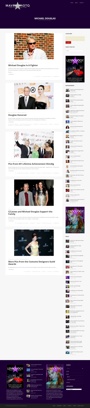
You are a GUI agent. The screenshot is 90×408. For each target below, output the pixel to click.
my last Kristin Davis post (21, 267)
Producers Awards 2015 (74, 194)
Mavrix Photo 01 (24, 62)
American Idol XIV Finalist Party (76, 146)
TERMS (74, 405)
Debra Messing (36, 271)
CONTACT (82, 2)
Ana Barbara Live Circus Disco (76, 180)
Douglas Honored (17, 115)
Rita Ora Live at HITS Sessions (76, 276)
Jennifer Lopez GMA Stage (75, 285)
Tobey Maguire (19, 125)
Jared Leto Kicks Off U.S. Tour (76, 281)
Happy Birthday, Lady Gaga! (75, 316)
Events (51, 124)
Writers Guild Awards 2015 (75, 185)
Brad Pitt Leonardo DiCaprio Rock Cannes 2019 (36, 396)
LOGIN (71, 2)
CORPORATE (59, 405)
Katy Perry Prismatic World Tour (76, 126)
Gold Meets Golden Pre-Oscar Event (77, 170)
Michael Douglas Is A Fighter (23, 65)
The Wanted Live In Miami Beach (76, 290)
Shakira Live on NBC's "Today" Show (77, 326)
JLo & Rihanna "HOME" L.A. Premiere (77, 131)
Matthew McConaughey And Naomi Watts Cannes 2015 (77, 111)
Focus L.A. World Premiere (75, 156)
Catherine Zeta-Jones (26, 124)
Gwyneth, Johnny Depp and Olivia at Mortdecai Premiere (77, 200)
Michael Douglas (47, 76)
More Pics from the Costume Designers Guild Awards (31, 262)
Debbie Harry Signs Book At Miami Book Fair (36, 385)
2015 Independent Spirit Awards (76, 166)
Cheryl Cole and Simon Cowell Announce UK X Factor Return (76, 342)
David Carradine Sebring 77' (36, 364)
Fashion (49, 271)
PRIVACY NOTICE (81, 405)
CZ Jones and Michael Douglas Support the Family (30, 212)
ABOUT (68, 376)
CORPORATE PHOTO (71, 379)
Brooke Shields (14, 124)
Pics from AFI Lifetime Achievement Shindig (31, 163)
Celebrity (38, 76)
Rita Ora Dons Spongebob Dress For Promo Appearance (77, 311)
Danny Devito (44, 124)
